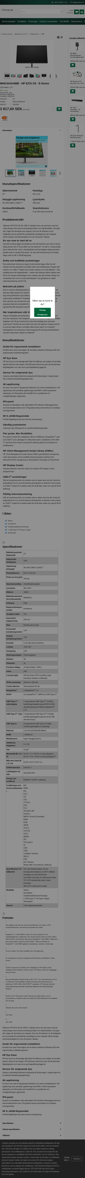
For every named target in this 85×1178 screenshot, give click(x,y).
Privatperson (42, 314)
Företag (42, 310)
